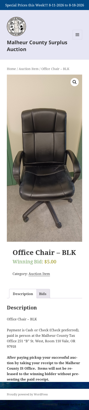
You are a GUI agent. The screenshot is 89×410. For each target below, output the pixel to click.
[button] (75, 82)
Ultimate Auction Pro (72, 404)
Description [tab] (23, 293)
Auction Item (29, 69)
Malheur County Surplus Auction (37, 45)
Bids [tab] (42, 293)
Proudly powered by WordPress (27, 394)
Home (11, 69)
